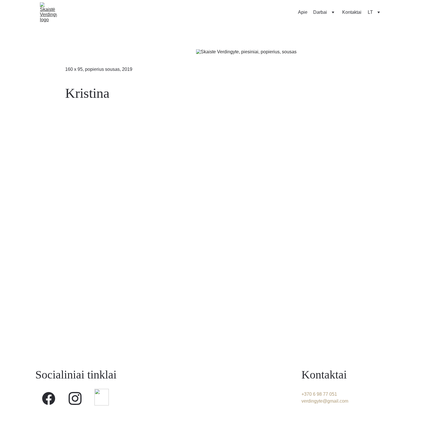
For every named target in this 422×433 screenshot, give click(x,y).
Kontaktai (351, 12)
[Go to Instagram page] (75, 398)
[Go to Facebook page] (48, 398)
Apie (302, 12)
